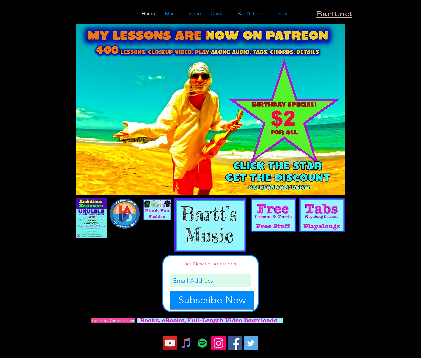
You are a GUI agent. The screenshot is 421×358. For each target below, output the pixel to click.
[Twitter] (251, 343)
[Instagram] (218, 343)
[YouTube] (170, 343)
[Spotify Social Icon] (202, 343)
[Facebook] (235, 343)
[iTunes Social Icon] (186, 343)
